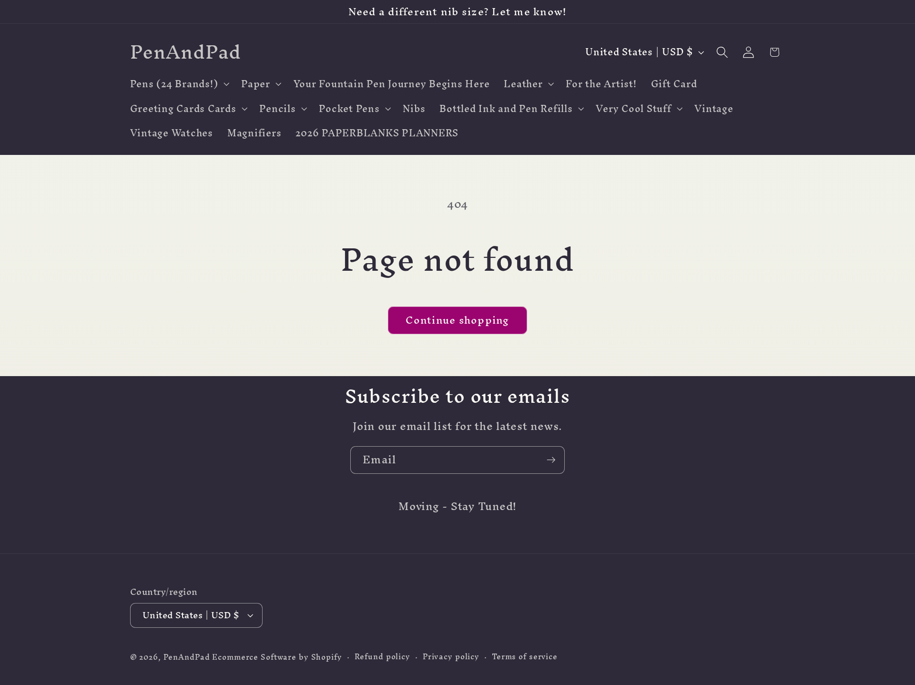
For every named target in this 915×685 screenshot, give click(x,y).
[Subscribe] (551, 460)
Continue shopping (457, 319)
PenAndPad (186, 657)
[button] (178, 84)
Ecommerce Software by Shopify (277, 657)
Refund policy (382, 657)
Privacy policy (451, 657)
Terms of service (525, 657)
